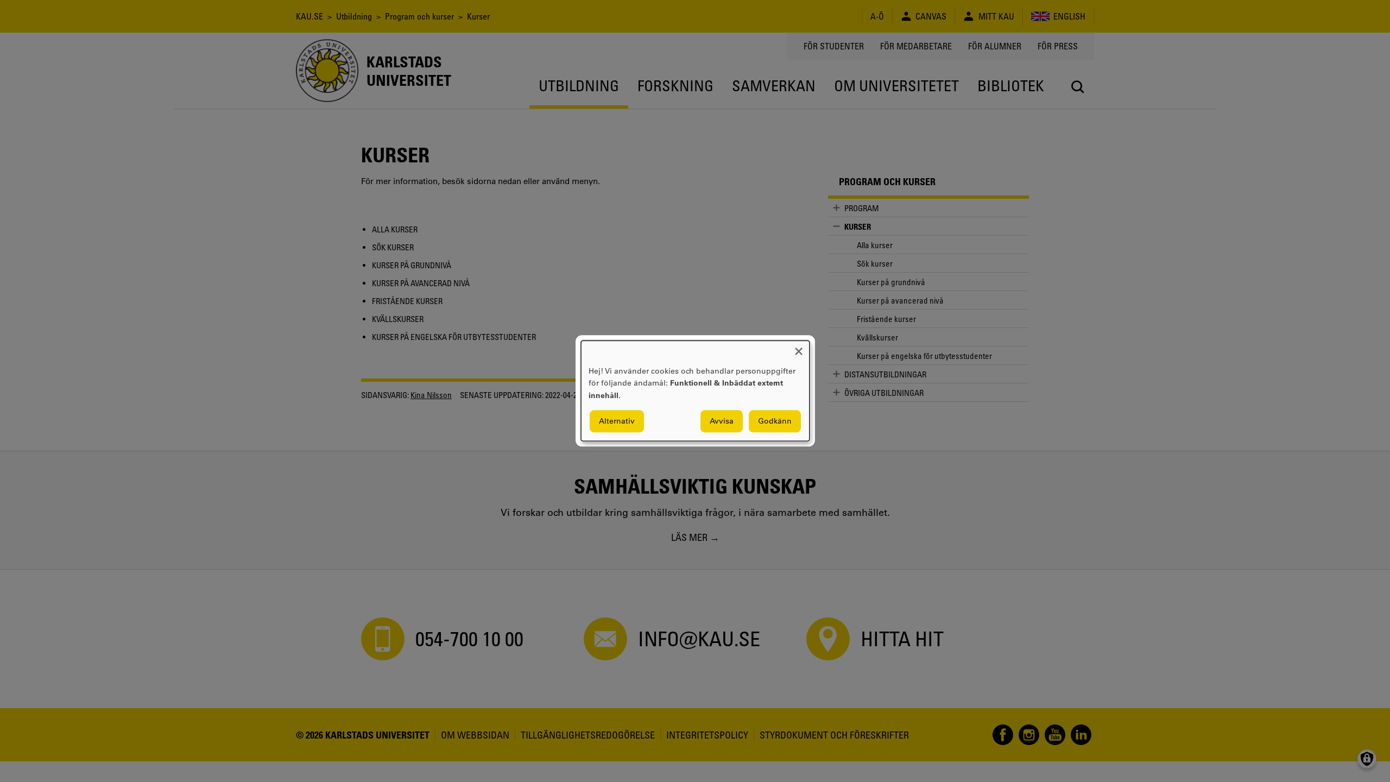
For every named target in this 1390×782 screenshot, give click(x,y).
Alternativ (617, 421)
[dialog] (695, 390)
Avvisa (722, 421)
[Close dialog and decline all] (799, 347)
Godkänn (775, 421)
